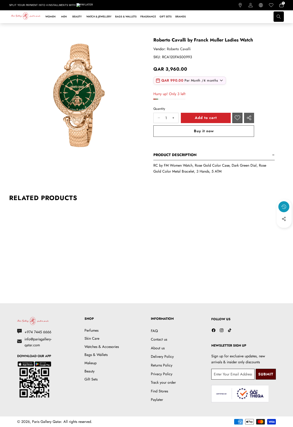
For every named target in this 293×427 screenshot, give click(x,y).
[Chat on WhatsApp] (279, 391)
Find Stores (159, 391)
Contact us (159, 339)
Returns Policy (161, 365)
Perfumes (91, 330)
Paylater (157, 399)
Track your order (163, 382)
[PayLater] (87, 5)
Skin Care (91, 338)
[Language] (261, 5)
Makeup (90, 363)
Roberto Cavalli (179, 49)
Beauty (89, 371)
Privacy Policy (161, 374)
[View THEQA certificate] (240, 393)
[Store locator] (240, 5)
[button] (281, 5)
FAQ (154, 330)
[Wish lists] (271, 5)
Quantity (159, 108)
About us (158, 348)
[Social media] (283, 218)
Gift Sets (91, 379)
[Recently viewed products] (283, 206)
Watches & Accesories (101, 346)
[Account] (250, 5)
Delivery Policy (162, 356)
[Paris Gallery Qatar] (26, 16)
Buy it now (204, 131)
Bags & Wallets (96, 354)
